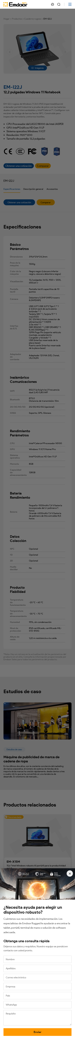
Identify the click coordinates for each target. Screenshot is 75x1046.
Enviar (37, 1032)
